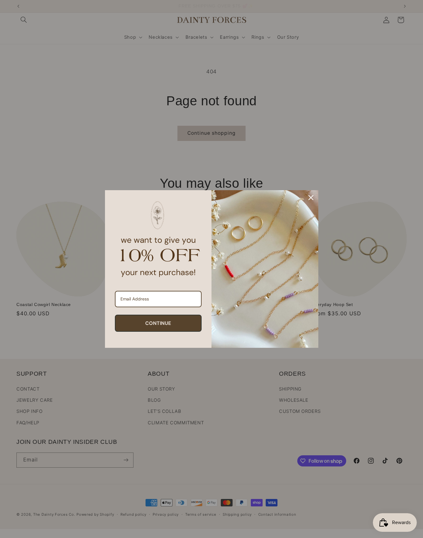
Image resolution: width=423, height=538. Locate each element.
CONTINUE (158, 323)
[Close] (310, 197)
